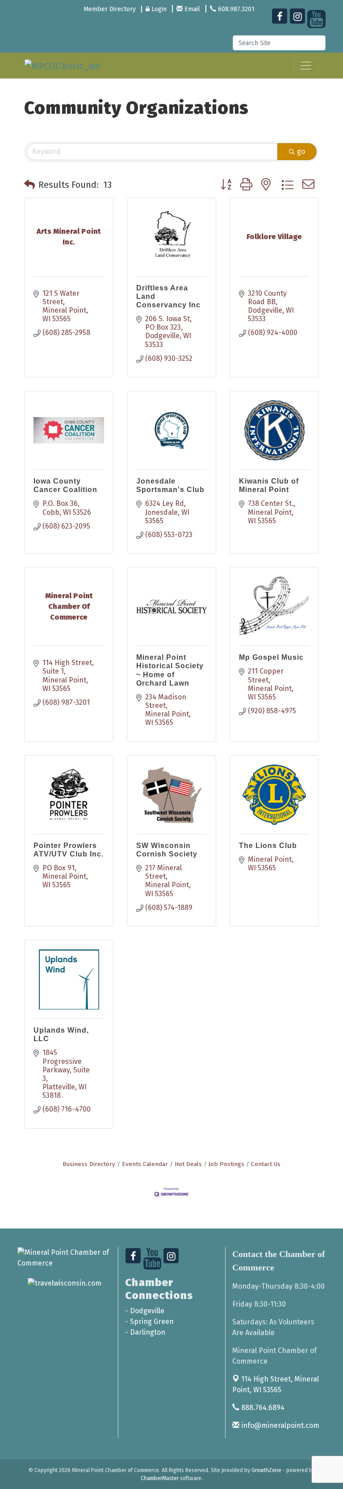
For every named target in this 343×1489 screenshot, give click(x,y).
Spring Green (152, 1321)
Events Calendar (145, 1164)
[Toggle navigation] (305, 65)
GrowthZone (266, 1470)
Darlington (147, 1332)
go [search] (301, 151)
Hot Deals (188, 1164)
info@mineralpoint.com (279, 1425)
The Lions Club (268, 845)
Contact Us (265, 1164)
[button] (29, 185)
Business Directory (89, 1164)
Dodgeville (147, 1311)
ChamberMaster (160, 1478)
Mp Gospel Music (271, 657)
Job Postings (226, 1164)
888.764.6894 (261, 1407)
